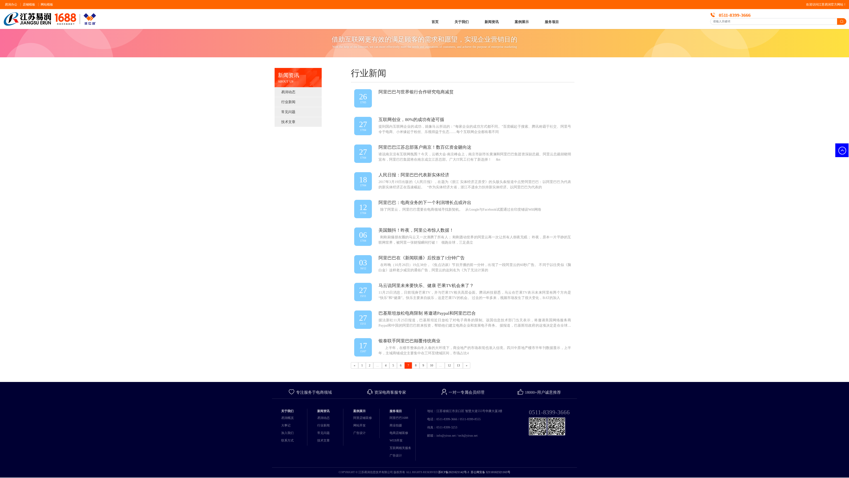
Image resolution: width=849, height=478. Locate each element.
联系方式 (287, 440)
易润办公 (11, 4)
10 (431, 365)
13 (458, 365)
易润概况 (287, 418)
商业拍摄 (396, 425)
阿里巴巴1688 (399, 418)
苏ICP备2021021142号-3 (453, 472)
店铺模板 (29, 4)
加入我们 (287, 433)
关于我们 (462, 22)
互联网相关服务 (400, 448)
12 (449, 365)
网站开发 (359, 425)
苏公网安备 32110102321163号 (490, 472)
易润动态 (288, 92)
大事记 (286, 425)
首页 (435, 22)
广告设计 (359, 433)
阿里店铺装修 (362, 418)
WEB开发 (396, 440)
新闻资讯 (492, 22)
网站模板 (47, 4)
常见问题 (288, 112)
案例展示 (522, 22)
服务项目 (552, 22)
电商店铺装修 (399, 433)
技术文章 (288, 122)
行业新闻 (288, 102)
